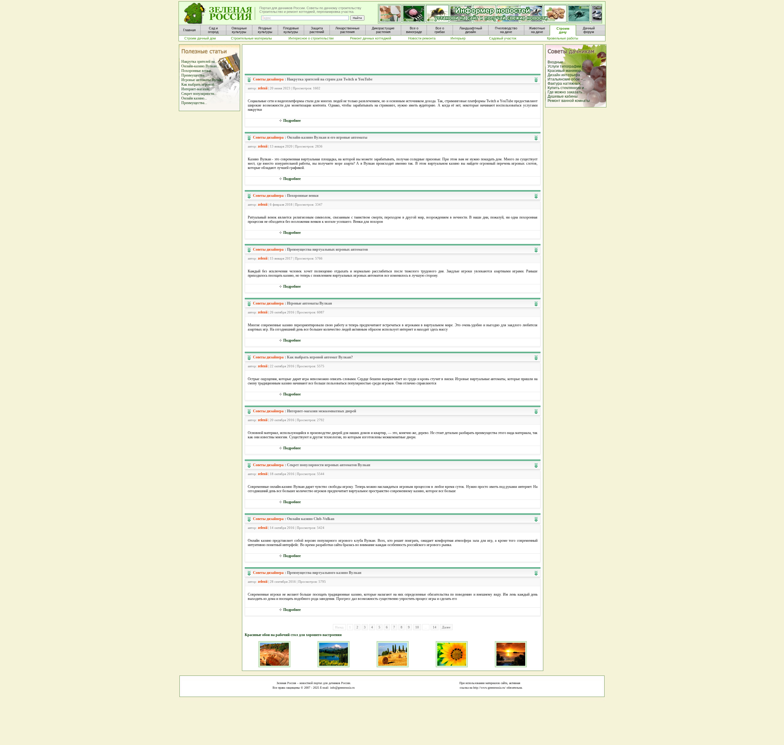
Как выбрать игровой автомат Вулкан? (320, 357)
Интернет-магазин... (196, 89)
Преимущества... (194, 75)
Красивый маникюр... (566, 71)
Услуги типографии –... (567, 66)
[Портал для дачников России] (219, 13)
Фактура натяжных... (565, 83)
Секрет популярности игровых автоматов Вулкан (328, 465)
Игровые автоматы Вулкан (202, 80)
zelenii (262, 88)
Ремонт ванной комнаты (569, 101)
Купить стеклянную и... (567, 88)
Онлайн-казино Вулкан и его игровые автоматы (327, 137)
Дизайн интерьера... (565, 75)
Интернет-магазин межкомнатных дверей (321, 411)
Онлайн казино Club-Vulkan (310, 519)
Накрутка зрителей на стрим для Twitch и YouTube (329, 79)
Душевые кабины (563, 96)
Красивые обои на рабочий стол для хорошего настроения (293, 635)
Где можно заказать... (566, 92)
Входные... (557, 62)
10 (417, 627)
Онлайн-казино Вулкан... (200, 66)
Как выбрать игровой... (199, 84)
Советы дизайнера (268, 79)
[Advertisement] (392, 60)
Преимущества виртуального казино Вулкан (324, 573)
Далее (446, 627)
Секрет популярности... (199, 94)
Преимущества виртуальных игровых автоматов (327, 249)
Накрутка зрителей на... (199, 61)
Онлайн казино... (194, 98)
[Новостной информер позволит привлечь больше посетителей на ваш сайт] (490, 14)
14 (434, 627)
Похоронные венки (196, 71)
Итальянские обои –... (567, 79)
